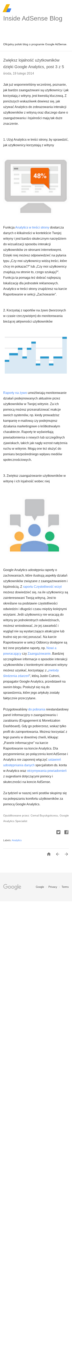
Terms (65, 886)
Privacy (53, 886)
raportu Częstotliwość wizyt (42, 586)
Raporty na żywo (15, 392)
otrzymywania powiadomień (47, 770)
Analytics (17, 840)
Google (40, 886)
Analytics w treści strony (32, 227)
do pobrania (36, 709)
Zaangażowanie (39, 653)
